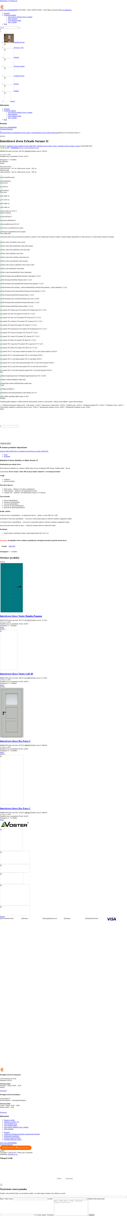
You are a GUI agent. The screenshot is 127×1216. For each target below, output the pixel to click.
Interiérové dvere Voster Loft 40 (16, 673)
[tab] (65, 455)
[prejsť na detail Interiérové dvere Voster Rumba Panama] (11, 612)
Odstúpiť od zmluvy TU (11, 1122)
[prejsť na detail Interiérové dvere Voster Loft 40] (8, 669)
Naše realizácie (12, 19)
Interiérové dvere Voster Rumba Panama (21, 616)
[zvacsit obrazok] (12, 134)
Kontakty (7, 13)
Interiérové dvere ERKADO (45, 133)
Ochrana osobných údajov (12, 1138)
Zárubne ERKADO (6, 451)
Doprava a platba (9, 1120)
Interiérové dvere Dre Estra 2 (15, 741)
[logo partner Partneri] (15, 827)
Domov (2, 133)
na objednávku (67, 10)
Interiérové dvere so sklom (66, 146)
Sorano (56, 133)
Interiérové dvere (10, 133)
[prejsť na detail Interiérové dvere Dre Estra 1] (11, 804)
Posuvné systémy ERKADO (39, 451)
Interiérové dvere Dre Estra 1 (15, 808)
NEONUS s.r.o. (13, 1154)
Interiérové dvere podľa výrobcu (25, 133)
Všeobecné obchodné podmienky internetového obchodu (22, 1134)
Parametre (7, 456)
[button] (2, 627)
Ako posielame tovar (10, 1123)
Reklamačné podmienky (11, 1136)
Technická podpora (10, 15)
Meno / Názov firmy (6, 1199)
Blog (5, 24)
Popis (5, 455)
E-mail (50, 1199)
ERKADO (12, 546)
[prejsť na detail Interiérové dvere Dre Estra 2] (11, 737)
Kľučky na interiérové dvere (21, 451)
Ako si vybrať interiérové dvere (29, 148)
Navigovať (3, 1091)
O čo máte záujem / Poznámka (44, 1215)
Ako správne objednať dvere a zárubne (20, 17)
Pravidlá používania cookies (13, 1139)
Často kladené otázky (14, 20)
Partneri (2, 916)
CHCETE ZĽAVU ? (9, 1148)
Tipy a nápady (12, 22)
